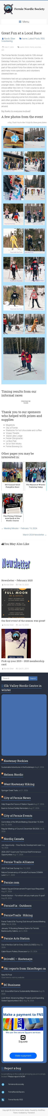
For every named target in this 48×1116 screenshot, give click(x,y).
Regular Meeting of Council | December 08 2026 (20, 829)
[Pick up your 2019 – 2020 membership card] (16, 630)
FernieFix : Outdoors (17, 905)
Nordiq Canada (14, 839)
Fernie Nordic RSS (15, 1100)
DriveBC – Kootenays (18, 959)
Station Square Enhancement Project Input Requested (22, 889)
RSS (43, 38)
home (25, 38)
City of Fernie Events (18, 815)
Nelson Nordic (13, 774)
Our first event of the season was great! (23, 620)
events (22, 47)
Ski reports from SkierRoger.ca (25, 968)
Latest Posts (34, 38)
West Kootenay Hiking (19, 784)
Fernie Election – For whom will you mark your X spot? (23, 896)
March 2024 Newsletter (35, 535)
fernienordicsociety (16, 1084)
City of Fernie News (17, 798)
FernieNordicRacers (16, 1092)
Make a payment (23, 1055)
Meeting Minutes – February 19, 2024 (19, 528)
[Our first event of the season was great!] (16, 589)
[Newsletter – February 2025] (16, 549)
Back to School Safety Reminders (14, 808)
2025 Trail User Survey (10, 868)
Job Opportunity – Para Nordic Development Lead (21, 845)
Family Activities (35, 47)
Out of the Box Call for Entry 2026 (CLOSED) (18, 945)
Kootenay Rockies (16, 761)
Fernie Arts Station (17, 938)
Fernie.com (11, 882)
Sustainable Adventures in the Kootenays (17, 767)
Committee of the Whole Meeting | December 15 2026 (22, 822)
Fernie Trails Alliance (19, 862)
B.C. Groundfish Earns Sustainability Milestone (19, 991)
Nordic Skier (9, 38)
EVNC (27, 47)
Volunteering (7, 41)
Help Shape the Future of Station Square (17, 804)
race (2, 50)
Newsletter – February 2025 (17, 580)
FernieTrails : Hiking (18, 915)
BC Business (12, 985)
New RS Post (6, 975)
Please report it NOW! (16, 1077)
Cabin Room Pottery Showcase (14, 951)
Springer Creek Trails (9, 790)
